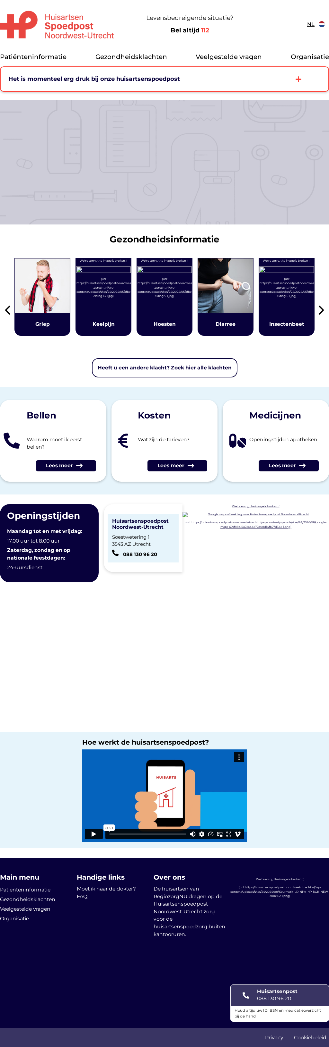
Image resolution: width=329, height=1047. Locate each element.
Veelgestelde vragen (229, 57)
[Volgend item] (321, 311)
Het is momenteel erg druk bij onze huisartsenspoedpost (94, 78)
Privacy (274, 1037)
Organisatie (310, 57)
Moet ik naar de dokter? (106, 889)
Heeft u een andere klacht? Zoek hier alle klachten (165, 368)
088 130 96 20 (274, 998)
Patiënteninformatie (33, 57)
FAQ (82, 896)
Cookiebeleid (310, 1037)
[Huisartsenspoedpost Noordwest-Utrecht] (57, 24)
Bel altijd (190, 30)
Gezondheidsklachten (131, 57)
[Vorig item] (7, 311)
